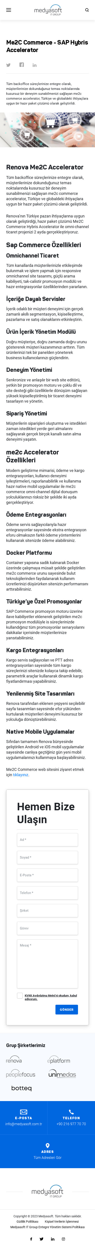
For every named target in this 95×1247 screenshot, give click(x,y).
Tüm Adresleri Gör (47, 1158)
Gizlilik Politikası (27, 1221)
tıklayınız (20, 774)
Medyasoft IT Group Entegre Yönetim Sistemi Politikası (47, 1227)
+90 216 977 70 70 (71, 1124)
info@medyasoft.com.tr (23, 1124)
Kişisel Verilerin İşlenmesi (62, 1221)
